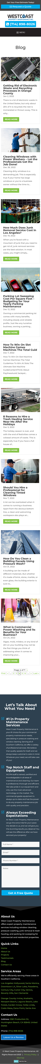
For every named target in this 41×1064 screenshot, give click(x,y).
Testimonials (7, 958)
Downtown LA (8, 986)
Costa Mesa (6, 1008)
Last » (36, 673)
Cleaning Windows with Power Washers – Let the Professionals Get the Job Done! (20, 160)
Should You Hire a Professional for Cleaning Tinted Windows (15, 491)
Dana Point (18, 1008)
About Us (5, 951)
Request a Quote (22, 6)
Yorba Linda (29, 1005)
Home (4, 948)
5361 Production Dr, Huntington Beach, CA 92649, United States (19, 1022)
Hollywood (19, 983)
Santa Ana (30, 1008)
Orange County (8, 998)
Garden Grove (15, 1005)
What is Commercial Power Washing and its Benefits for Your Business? (19, 630)
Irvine (20, 998)
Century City (7, 990)
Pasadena (33, 986)
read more (11, 119)
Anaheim (28, 998)
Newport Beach (9, 1001)
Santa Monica (32, 983)
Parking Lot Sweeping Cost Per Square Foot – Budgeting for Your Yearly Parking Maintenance (18, 301)
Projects (5, 955)
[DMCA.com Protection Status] (20, 1061)
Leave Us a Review (13, 1037)
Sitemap (20, 1058)
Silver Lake (21, 986)
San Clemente (21, 993)
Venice (29, 990)
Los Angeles (7, 983)
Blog (3, 961)
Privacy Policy (30, 1055)
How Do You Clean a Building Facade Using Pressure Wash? (18, 561)
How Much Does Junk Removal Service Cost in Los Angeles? (19, 230)
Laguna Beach (24, 1001)
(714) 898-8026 (22, 24)
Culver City (19, 990)
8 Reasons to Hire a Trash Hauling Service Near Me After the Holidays (18, 420)
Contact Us (6, 965)
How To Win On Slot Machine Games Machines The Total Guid (20, 347)
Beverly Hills (7, 993)
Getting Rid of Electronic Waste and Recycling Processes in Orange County (20, 89)
